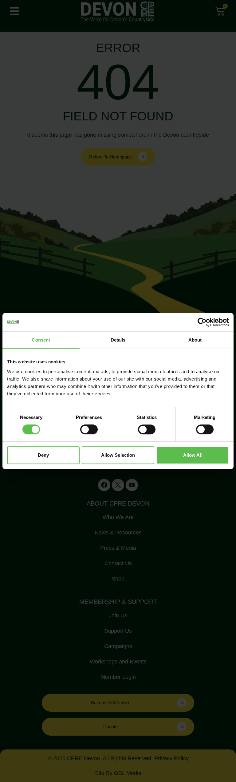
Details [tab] (118, 339)
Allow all (193, 455)
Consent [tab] (41, 339)
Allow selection (118, 455)
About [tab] (195, 339)
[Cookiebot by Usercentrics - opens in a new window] (202, 322)
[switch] (89, 429)
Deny (43, 455)
